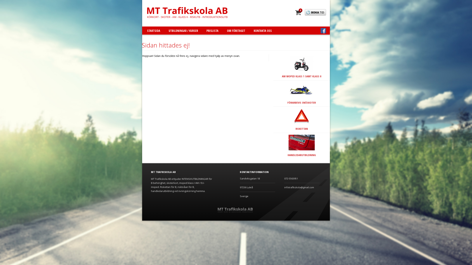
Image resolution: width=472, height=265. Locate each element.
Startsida (153, 31)
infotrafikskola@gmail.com (299, 187)
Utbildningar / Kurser (183, 31)
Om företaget (236, 31)
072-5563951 (291, 178)
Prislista (212, 31)
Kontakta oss (263, 31)
